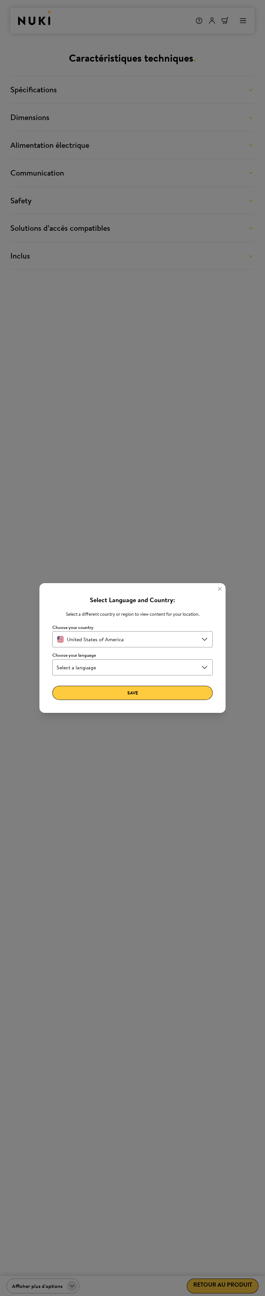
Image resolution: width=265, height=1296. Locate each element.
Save (132, 693)
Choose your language (74, 655)
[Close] (219, 588)
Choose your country (72, 627)
